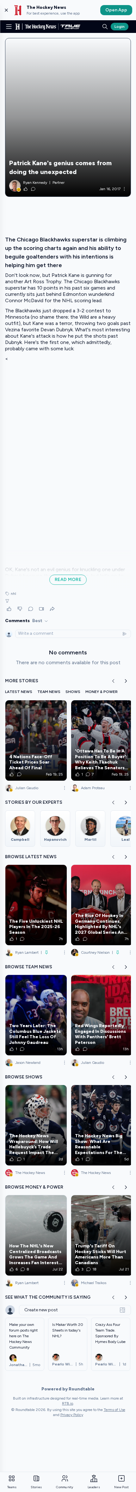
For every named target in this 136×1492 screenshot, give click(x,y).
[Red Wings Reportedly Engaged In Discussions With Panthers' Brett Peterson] (102, 1015)
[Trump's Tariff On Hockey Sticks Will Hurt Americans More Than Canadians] (102, 1235)
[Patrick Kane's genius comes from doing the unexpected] (68, 117)
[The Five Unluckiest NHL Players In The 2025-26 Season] (36, 905)
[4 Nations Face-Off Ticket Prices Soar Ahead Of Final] (36, 740)
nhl (13, 593)
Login (119, 26)
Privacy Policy (71, 1415)
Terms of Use (114, 1410)
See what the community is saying (47, 1297)
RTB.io (67, 1403)
